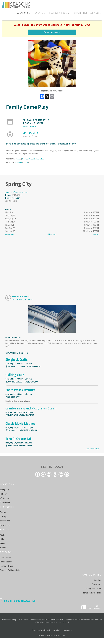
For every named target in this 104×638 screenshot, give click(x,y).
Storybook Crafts (16, 359)
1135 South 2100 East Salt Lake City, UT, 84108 (22, 298)
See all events (92, 448)
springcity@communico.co (16, 192)
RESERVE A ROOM (58, 13)
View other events (52, 32)
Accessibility (57, 630)
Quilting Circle (14, 374)
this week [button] (51, 234)
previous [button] (10, 234)
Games (25, 162)
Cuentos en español (31, 408)
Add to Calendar (29, 126)
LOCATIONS (23, 13)
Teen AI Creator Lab (18, 438)
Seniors (36, 159)
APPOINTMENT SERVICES (87, 13)
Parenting (18, 162)
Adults (42, 159)
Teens (31, 159)
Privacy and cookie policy (41, 630)
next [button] (95, 234)
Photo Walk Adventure (20, 390)
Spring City (30, 132)
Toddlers (25, 159)
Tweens (18, 159)
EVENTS (39, 13)
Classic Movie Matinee (20, 423)
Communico (67, 630)
